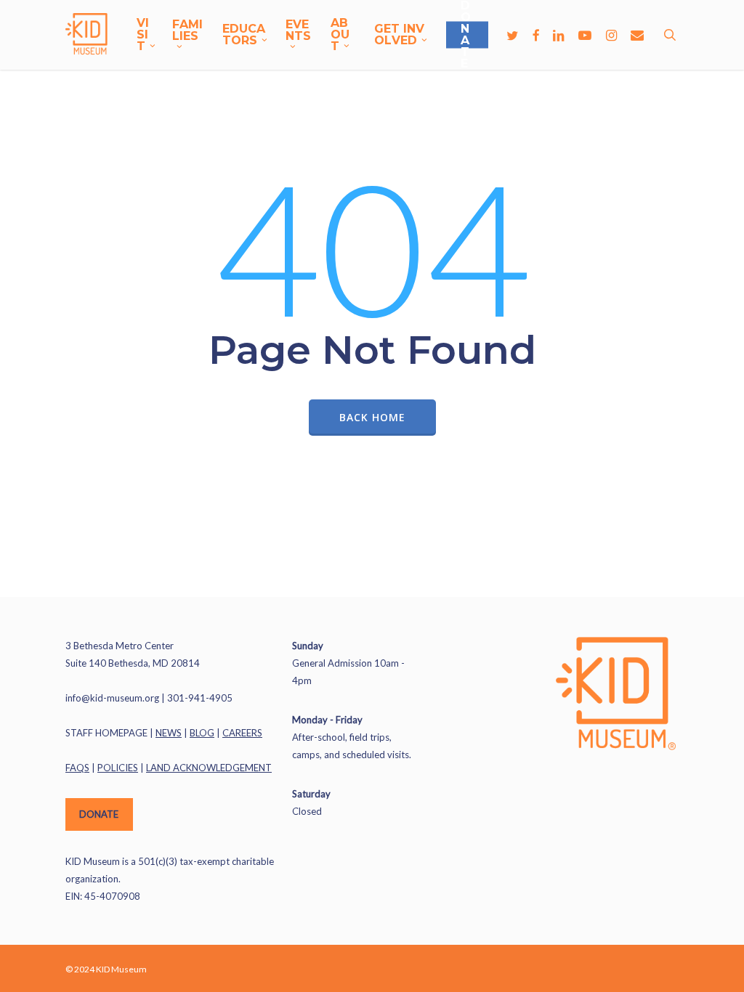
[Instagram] (611, 35)
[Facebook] (535, 35)
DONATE (98, 814)
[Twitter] (512, 35)
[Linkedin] (559, 35)
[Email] (637, 35)
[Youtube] (585, 35)
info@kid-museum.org (112, 698)
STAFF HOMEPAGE (106, 733)
